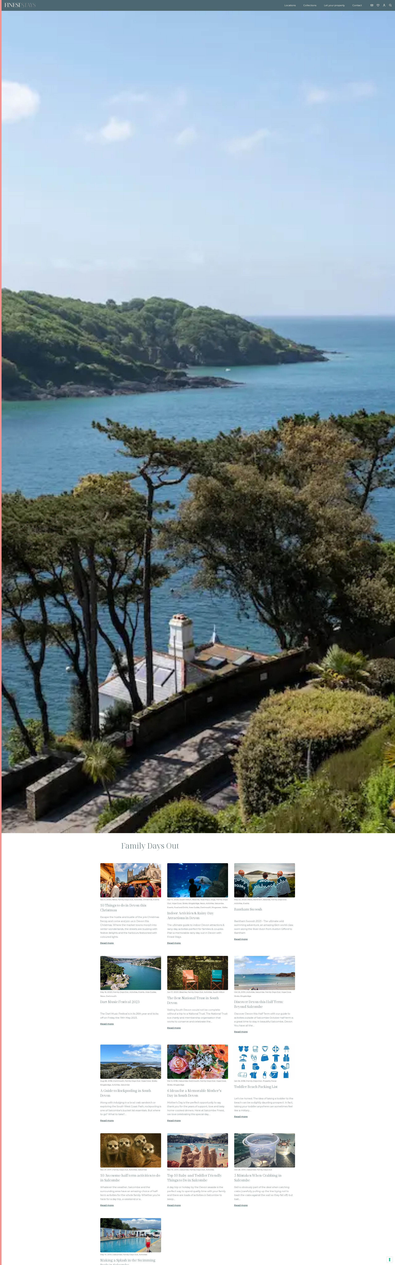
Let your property (334, 5)
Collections (309, 5)
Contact (357, 5)
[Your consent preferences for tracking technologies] (390, 1260)
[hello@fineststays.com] (371, 5)
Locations (290, 5)
